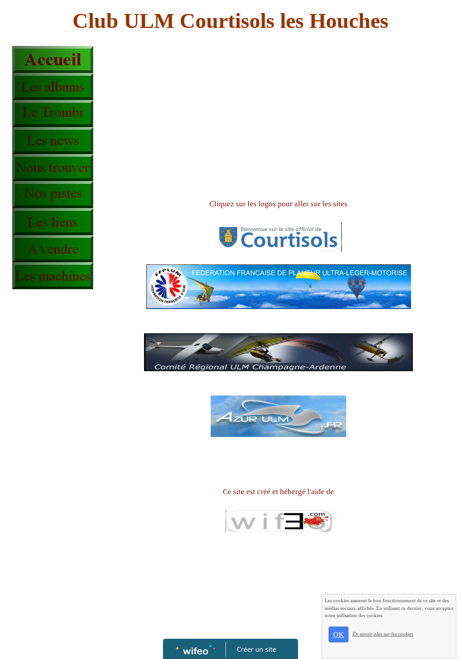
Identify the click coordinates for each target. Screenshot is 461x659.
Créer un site (256, 649)
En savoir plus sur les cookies (383, 633)
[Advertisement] (48, 474)
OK (338, 634)
